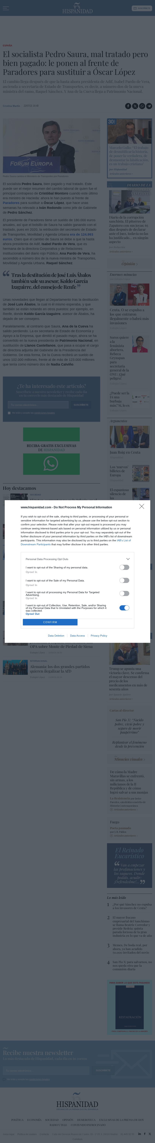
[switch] (124, 567)
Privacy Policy (99, 635)
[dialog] (77, 571)
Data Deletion (56, 635)
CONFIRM (50, 622)
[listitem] (77, 559)
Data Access (77, 635)
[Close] (142, 507)
